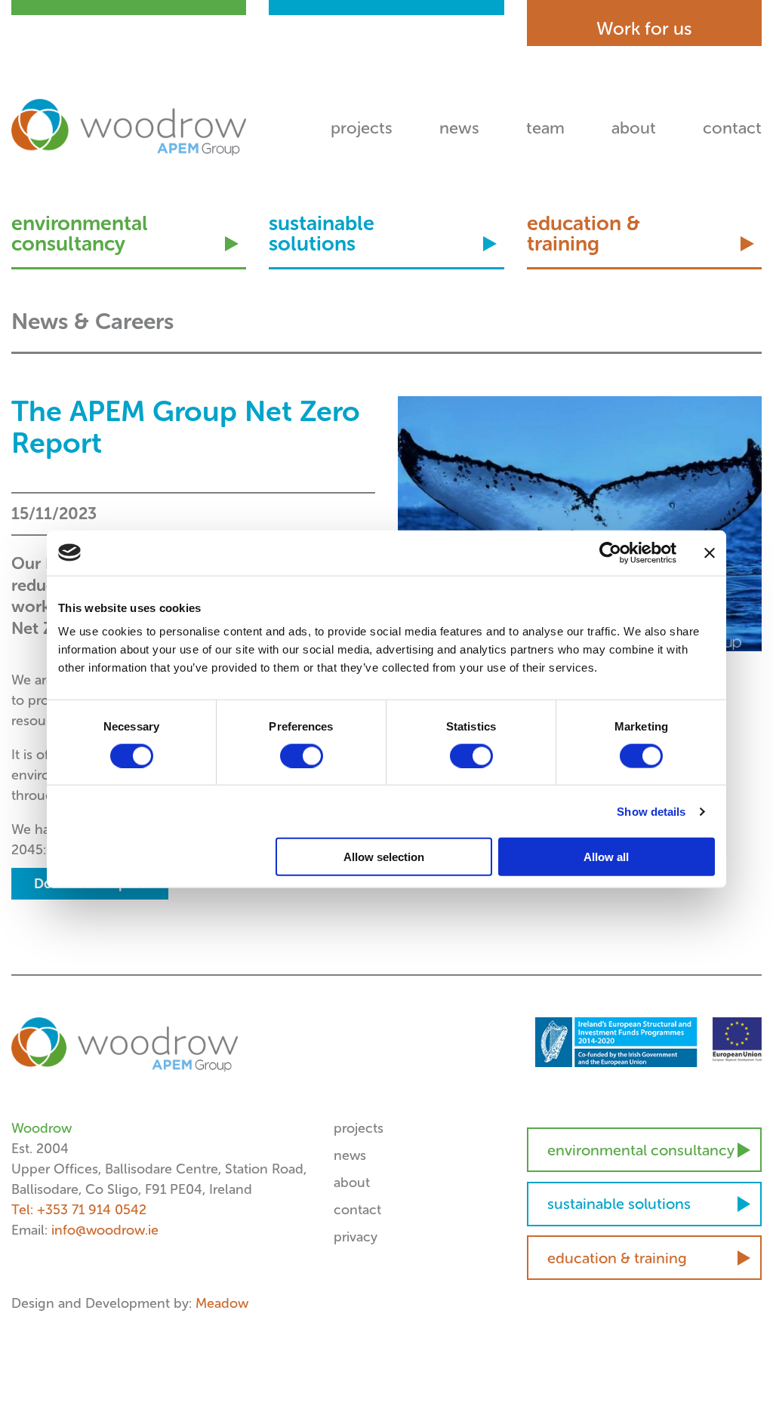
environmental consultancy (79, 235)
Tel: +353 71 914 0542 (78, 1209)
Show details (651, 810)
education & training (583, 235)
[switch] (301, 755)
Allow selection (383, 856)
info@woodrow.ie (105, 1230)
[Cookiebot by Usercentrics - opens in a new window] (610, 552)
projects (362, 128)
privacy (355, 1237)
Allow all (606, 856)
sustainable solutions (321, 235)
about (633, 128)
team (545, 128)
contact (732, 128)
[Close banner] (709, 552)
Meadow (222, 1303)
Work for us (644, 28)
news (459, 128)
